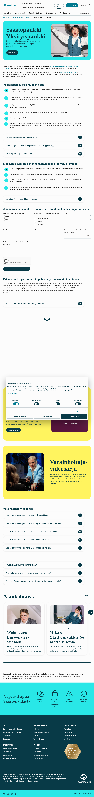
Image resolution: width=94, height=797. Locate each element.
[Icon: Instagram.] (12, 794)
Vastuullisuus (68, 729)
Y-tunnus (67, 213)
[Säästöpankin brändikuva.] (4, 794)
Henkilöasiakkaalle (42, 218)
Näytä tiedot (79, 411)
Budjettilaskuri (8, 755)
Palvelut (6, 17)
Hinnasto (36, 735)
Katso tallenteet (13, 430)
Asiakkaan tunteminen (40, 748)
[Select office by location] (88, 236)
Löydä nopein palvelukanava (12, 729)
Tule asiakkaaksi (38, 739)
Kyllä (8, 216)
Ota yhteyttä (12, 52)
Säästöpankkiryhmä (70, 735)
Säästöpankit (68, 732)
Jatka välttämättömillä (20, 416)
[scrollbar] (47, 662)
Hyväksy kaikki (74, 416)
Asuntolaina (7, 752)
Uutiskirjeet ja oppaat (10, 748)
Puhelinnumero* (39, 230)
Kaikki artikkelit (83, 595)
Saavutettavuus (38, 752)
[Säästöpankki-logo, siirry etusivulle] (11, 5)
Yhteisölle (39, 224)
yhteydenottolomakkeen (68, 72)
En (7, 219)
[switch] (36, 403)
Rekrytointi (67, 739)
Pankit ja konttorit (27, 7)
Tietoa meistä (39, 7)
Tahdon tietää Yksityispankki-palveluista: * (47, 214)
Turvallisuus (7, 735)
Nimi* (5, 230)
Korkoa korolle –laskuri (10, 758)
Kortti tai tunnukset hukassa (12, 732)
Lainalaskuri (7, 739)
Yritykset (38, 3)
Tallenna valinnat (47, 416)
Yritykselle (39, 221)
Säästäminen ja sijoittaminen (21, 17)
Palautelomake (38, 758)
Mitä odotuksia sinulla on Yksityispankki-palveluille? (16, 243)
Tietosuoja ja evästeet (40, 755)
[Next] (90, 612)
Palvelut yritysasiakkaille (41, 732)
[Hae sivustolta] (89, 5)
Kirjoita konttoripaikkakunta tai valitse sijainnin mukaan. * (76, 231)
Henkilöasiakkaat (27, 3)
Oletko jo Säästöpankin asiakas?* (14, 213)
